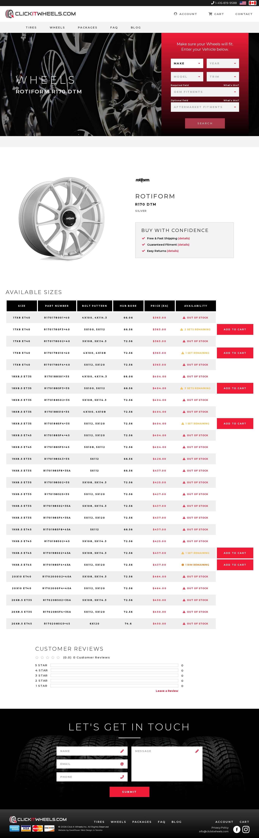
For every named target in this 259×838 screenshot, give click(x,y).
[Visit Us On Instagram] (246, 829)
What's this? (231, 85)
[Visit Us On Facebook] (236, 829)
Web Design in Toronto (91, 830)
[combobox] (187, 63)
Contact (244, 14)
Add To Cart (235, 329)
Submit (129, 792)
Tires (31, 27)
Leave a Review (167, 691)
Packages (87, 27)
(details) (184, 238)
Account (187, 14)
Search (205, 123)
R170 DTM (145, 204)
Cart (218, 14)
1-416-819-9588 (226, 3)
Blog (136, 27)
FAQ (114, 27)
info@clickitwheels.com (213, 831)
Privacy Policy (220, 827)
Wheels (57, 27)
